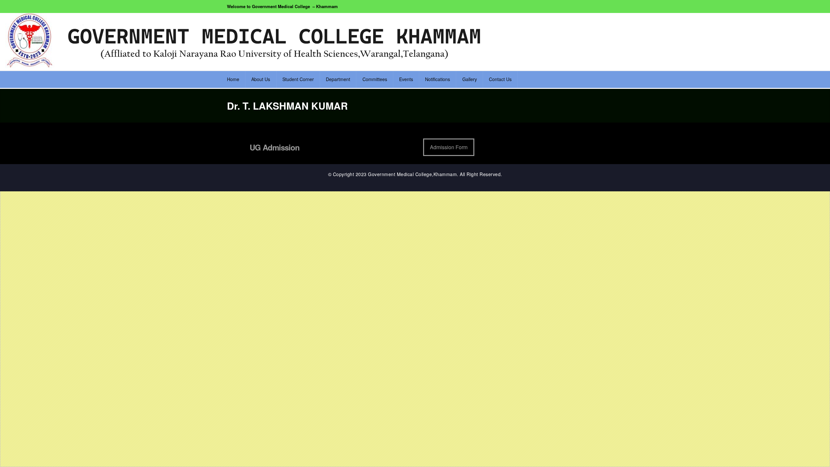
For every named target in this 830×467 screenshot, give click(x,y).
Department (338, 79)
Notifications (437, 79)
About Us (260, 79)
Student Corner (298, 79)
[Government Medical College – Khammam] (246, 41)
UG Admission (275, 147)
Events (406, 79)
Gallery (469, 79)
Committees (374, 79)
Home (233, 79)
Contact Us (500, 79)
